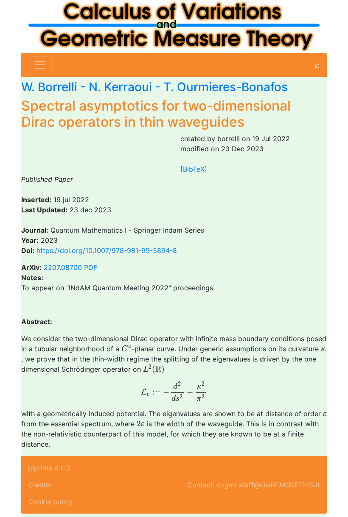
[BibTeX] (193, 169)
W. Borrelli (49, 87)
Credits (39, 485)
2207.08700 (63, 267)
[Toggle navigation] (40, 64)
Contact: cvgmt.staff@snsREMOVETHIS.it (253, 485)
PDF (90, 267)
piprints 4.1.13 (49, 468)
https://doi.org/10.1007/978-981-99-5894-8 (106, 250)
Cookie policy (50, 502)
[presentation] (126, 348)
